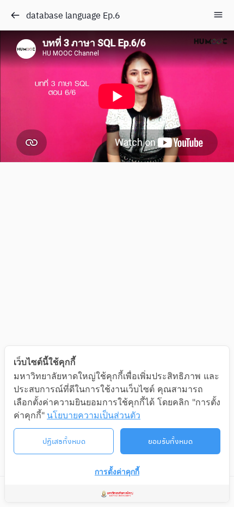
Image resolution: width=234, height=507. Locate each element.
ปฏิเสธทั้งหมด (63, 440)
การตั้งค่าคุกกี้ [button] (117, 471)
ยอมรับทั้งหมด (170, 440)
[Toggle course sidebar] (218, 14)
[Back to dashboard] (15, 15)
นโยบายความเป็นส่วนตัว (93, 415)
